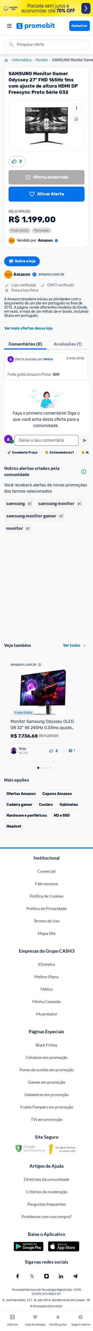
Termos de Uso (47, 920)
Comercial (46, 871)
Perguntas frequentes (46, 1204)
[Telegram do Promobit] (75, 1276)
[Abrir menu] (9, 26)
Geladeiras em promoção (47, 1094)
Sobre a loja (25, 261)
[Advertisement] (46, 586)
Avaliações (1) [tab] (68, 344)
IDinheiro (46, 964)
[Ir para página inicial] (8, 60)
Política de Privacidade (46, 908)
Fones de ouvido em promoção (47, 1069)
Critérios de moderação (46, 1191)
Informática (22, 60)
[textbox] (46, 440)
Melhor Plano (46, 976)
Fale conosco (46, 883)
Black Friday (46, 1044)
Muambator (46, 1013)
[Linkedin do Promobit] (61, 1276)
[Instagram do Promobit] (46, 1276)
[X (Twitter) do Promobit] (32, 1276)
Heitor (48, 359)
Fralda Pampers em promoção (46, 1106)
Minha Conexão (46, 1001)
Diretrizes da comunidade (46, 1179)
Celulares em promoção (46, 1057)
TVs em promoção (47, 1119)
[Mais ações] (76, 107)
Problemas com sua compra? (46, 1216)
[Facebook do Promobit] (17, 1276)
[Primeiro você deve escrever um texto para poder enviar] (85, 440)
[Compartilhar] (76, 119)
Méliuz (47, 988)
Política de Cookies (47, 895)
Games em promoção (46, 1082)
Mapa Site (47, 933)
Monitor (42, 60)
